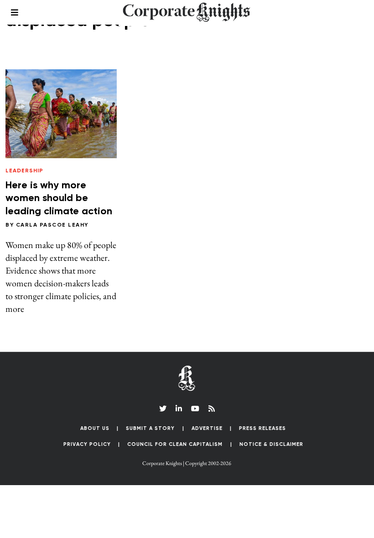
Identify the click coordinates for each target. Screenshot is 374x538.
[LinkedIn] (178, 408)
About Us (94, 428)
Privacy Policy (87, 444)
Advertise (207, 428)
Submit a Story (150, 428)
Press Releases (262, 428)
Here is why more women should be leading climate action (58, 199)
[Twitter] (163, 408)
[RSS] (211, 408)
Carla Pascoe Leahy (52, 225)
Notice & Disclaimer (271, 444)
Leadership (24, 171)
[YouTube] (195, 408)
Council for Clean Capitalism (175, 444)
